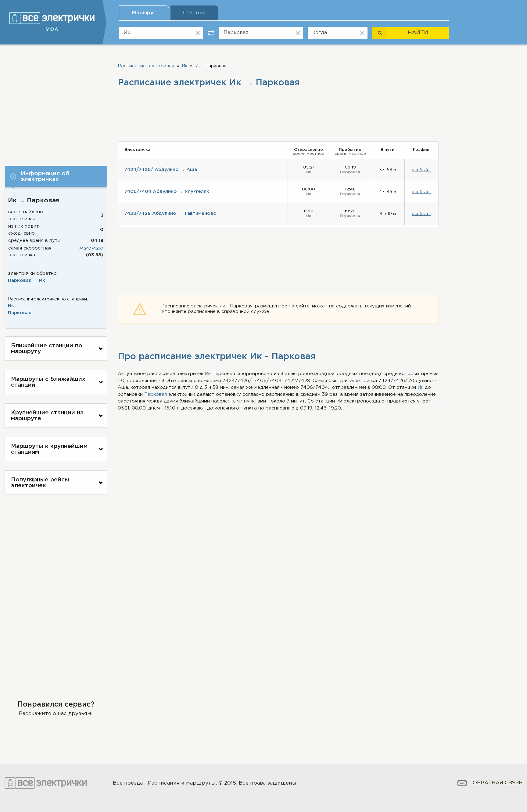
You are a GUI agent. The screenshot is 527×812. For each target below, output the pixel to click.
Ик (11, 306)
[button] (56, 176)
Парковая (19, 313)
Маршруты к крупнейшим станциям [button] (49, 449)
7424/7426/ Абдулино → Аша (160, 170)
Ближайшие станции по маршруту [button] (46, 348)
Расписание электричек (146, 66)
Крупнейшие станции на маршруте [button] (47, 415)
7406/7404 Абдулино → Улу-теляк (166, 191)
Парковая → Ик (26, 280)
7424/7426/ (91, 248)
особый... (421, 170)
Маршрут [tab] (143, 13)
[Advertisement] (56, 102)
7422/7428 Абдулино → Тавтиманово (170, 213)
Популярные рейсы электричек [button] (40, 482)
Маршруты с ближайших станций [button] (48, 382)
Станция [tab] (194, 13)
